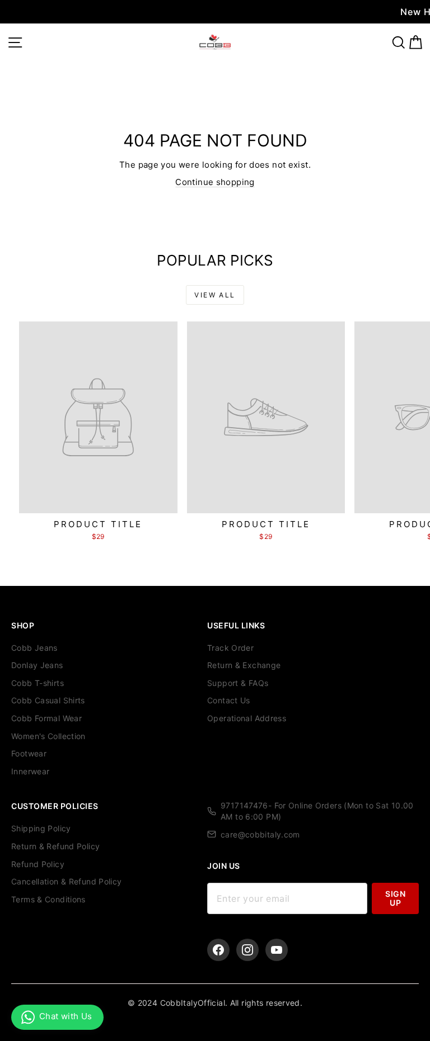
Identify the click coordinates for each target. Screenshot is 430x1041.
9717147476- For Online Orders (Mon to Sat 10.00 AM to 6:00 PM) (317, 811)
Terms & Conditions (48, 899)
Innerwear (30, 771)
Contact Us (228, 700)
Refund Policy (37, 864)
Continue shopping (214, 182)
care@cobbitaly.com (260, 834)
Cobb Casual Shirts (48, 700)
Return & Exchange (244, 665)
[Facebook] (218, 950)
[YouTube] (276, 950)
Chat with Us (65, 1016)
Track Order (230, 647)
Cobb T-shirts (37, 683)
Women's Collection (48, 736)
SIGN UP (395, 898)
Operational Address (246, 718)
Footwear (28, 753)
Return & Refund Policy (55, 846)
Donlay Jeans (37, 665)
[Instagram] (247, 950)
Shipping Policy (41, 828)
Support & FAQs (237, 683)
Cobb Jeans (34, 647)
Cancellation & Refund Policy (66, 881)
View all (214, 295)
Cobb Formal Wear (46, 718)
